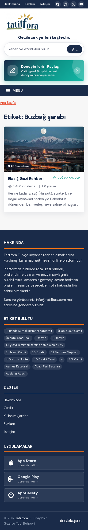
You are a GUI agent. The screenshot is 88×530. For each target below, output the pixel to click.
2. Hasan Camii (16, 352)
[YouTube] (81, 4)
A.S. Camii (75, 359)
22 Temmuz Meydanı (64, 352)
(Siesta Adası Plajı (18, 338)
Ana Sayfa (8, 102)
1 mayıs (41, 338)
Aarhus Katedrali (17, 366)
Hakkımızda (12, 4)
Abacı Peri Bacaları (47, 366)
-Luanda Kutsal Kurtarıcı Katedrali (29, 331)
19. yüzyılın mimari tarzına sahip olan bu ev (34, 345)
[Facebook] (58, 4)
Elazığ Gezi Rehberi (25, 178)
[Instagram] (66, 4)
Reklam (30, 4)
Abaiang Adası (16, 373)
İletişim (45, 4)
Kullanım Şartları (16, 416)
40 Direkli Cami (44, 359)
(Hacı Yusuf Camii (70, 331)
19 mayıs (58, 338)
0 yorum (50, 186)
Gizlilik (8, 408)
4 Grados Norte (17, 359)
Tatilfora (21, 518)
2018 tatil (38, 352)
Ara (74, 49)
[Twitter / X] (73, 4)
